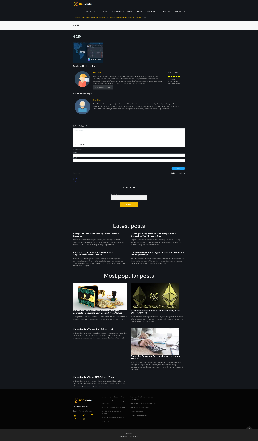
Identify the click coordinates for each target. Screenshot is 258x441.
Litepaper (117, 397)
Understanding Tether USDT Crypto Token (93, 377)
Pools (88, 11)
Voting (104, 11)
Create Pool (167, 11)
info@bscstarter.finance (85, 411)
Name (75, 152)
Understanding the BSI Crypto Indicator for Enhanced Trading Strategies (157, 253)
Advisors (104, 397)
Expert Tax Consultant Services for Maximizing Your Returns (156, 357)
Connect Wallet (152, 11)
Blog (96, 11)
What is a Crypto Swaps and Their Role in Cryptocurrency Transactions (93, 253)
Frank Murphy (97, 100)
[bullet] (89, 145)
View (110, 397)
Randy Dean (97, 72)
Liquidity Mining (117, 11)
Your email (115, 194)
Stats (129, 11)
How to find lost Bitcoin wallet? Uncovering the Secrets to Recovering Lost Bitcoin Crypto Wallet (97, 311)
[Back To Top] (249, 429)
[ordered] (86, 145)
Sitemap (129, 434)
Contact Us (180, 11)
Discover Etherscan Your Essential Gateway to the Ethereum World (155, 311)
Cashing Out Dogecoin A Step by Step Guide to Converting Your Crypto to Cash (154, 235)
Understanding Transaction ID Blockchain (93, 329)
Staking (138, 11)
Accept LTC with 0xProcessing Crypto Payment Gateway (96, 235)
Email (75, 158)
